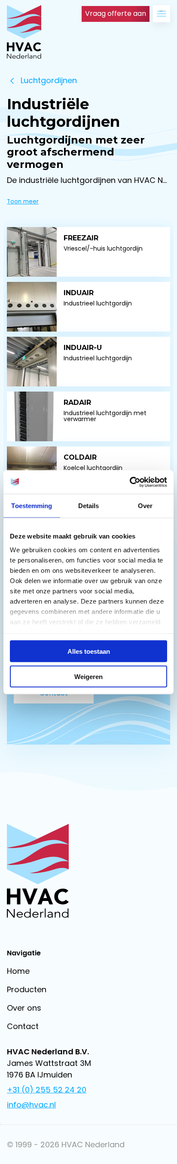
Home (18, 971)
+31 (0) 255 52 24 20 (46, 1089)
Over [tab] (145, 505)
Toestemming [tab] (31, 505)
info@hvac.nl (31, 1104)
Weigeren (88, 676)
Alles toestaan (88, 651)
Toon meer (23, 201)
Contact (23, 1026)
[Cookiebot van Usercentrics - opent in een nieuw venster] (129, 482)
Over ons (24, 1007)
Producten (26, 989)
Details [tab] (88, 505)
